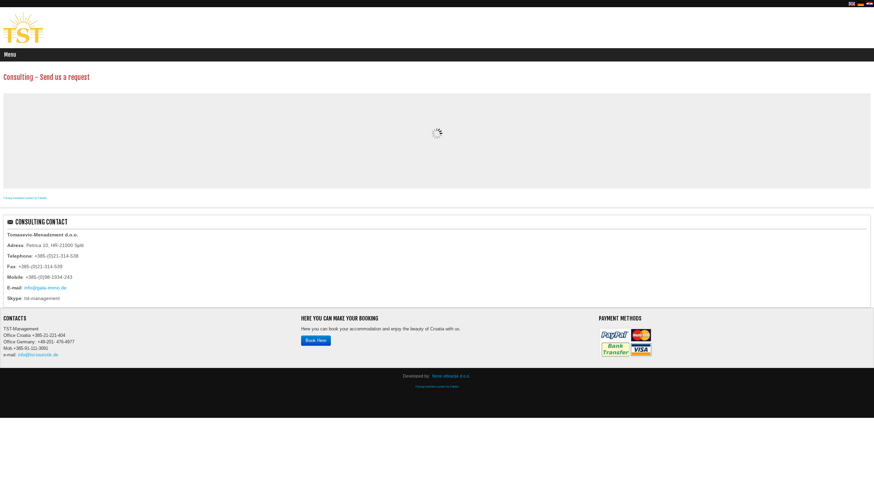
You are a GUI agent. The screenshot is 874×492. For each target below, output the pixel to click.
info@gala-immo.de (45, 287)
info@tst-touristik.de (40, 357)
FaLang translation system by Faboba (24, 198)
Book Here (316, 341)
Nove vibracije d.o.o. (451, 376)
